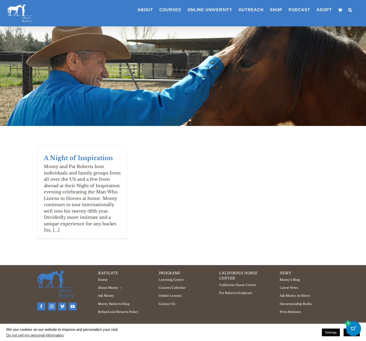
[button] (350, 10)
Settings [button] (331, 332)
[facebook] (41, 306)
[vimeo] (62, 306)
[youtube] (73, 306)
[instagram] (52, 306)
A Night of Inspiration (78, 158)
